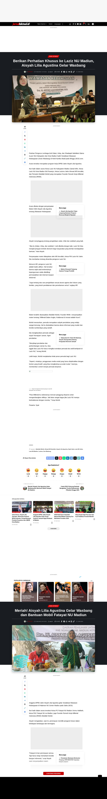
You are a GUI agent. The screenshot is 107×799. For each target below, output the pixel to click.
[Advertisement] (53, 11)
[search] (85, 24)
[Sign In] (70, 24)
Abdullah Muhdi (40, 449)
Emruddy (30, 71)
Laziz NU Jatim (79, 449)
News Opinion (53, 56)
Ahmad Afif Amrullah (50, 449)
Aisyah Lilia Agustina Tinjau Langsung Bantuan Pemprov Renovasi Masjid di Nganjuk (68, 213)
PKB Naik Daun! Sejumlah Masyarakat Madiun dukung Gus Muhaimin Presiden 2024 (63, 516)
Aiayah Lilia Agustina (62, 449)
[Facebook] (73, 24)
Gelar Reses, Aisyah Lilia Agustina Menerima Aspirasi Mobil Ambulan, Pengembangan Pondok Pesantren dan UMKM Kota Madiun (21, 518)
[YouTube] (78, 24)
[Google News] (80, 24)
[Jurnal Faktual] (21, 24)
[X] (75, 24)
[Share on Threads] (71, 72)
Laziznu (41, 451)
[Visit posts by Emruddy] (25, 72)
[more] (63, 24)
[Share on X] (25, 136)
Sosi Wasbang (47, 451)
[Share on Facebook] (62, 72)
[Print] (25, 162)
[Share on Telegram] (69, 72)
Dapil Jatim (71, 449)
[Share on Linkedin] (25, 147)
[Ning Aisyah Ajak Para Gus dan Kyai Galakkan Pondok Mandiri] (85, 507)
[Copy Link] (74, 72)
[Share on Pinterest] (64, 72)
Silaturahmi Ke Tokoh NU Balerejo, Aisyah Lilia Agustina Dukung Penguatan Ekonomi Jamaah (70, 339)
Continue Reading (53, 773)
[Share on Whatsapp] (66, 72)
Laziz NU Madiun (33, 451)
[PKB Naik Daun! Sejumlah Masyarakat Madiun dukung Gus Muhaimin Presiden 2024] (64, 507)
